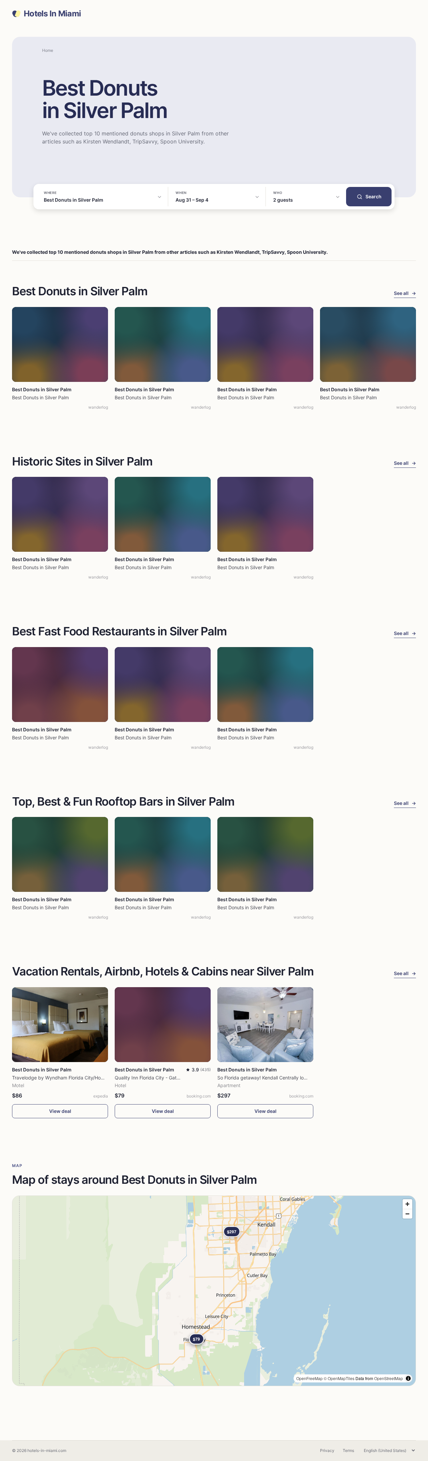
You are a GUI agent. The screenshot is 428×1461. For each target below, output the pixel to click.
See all (405, 293)
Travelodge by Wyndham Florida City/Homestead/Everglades (79, 1077)
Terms (348, 1450)
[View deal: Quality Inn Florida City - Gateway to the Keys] (163, 1024)
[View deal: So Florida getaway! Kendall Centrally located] (265, 1024)
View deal (60, 1111)
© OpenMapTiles (339, 1378)
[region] (214, 1291)
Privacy (327, 1450)
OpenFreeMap (309, 1378)
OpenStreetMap (388, 1378)
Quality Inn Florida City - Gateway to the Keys (164, 1077)
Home (47, 50)
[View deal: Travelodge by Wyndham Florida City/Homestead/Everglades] (60, 1024)
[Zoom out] (407, 1214)
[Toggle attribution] (408, 1378)
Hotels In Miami (52, 13)
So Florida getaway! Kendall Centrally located (266, 1077)
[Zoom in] (407, 1204)
